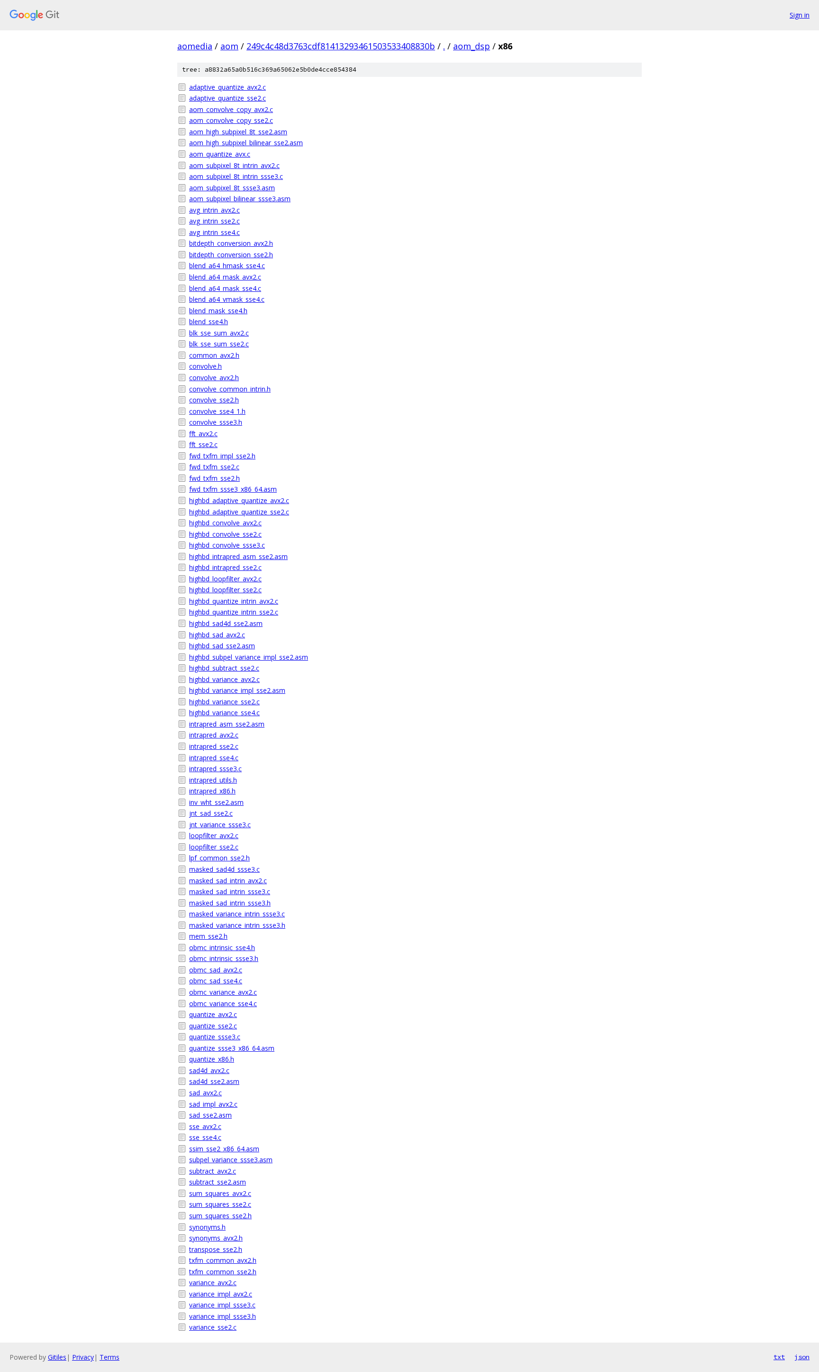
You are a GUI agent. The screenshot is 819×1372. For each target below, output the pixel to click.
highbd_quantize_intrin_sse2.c (233, 611)
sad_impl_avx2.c (213, 1104)
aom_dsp (471, 46)
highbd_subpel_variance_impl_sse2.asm (248, 657)
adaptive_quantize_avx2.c (227, 87)
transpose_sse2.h (215, 1249)
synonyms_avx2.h (216, 1237)
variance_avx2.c (213, 1282)
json (802, 1357)
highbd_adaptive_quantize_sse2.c (239, 511)
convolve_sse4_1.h (217, 411)
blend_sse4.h (208, 321)
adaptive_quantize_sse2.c (227, 98)
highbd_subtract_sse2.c (224, 667)
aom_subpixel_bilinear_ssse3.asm (240, 198)
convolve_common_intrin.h (230, 388)
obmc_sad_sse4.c (215, 980)
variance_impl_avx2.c (220, 1293)
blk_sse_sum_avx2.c (219, 332)
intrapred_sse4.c (213, 757)
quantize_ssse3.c (214, 1036)
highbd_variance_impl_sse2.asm (237, 690)
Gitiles (57, 1357)
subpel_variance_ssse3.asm (231, 1159)
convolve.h (205, 366)
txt (779, 1357)
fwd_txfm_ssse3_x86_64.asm (233, 489)
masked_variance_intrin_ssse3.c (237, 913)
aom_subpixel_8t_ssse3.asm (232, 187)
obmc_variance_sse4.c (223, 1003)
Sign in (800, 14)
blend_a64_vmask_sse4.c (226, 299)
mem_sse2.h (208, 936)
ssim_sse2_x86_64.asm (224, 1148)
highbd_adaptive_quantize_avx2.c (239, 500)
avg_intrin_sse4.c (214, 232)
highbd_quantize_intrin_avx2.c (233, 601)
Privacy (83, 1357)
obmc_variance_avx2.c (223, 992)
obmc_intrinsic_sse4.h (222, 947)
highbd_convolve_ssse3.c (227, 545)
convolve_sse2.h (214, 399)
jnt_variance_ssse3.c (220, 824)
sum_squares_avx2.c (220, 1193)
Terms (109, 1357)
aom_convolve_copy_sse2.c (231, 120)
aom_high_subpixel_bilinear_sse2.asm (246, 142)
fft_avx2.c (203, 433)
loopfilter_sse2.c (213, 846)
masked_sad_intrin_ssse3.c (229, 891)
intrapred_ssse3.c (215, 768)
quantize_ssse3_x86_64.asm (231, 1048)
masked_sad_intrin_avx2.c (228, 880)
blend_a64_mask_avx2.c (225, 276)
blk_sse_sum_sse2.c (219, 343)
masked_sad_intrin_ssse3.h (230, 902)
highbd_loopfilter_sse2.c (225, 589)
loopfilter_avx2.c (213, 835)
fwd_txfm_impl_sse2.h (222, 455)
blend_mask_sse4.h (218, 310)
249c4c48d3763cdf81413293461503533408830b (340, 46)
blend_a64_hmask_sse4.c (227, 265)
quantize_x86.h (211, 1059)
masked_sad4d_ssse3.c (224, 869)
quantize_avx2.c (213, 1014)
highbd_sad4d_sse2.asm (226, 623)
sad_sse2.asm (210, 1115)
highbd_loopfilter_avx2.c (225, 578)
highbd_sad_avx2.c (217, 634)
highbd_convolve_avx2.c (225, 522)
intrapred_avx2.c (213, 734)
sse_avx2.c (205, 1126)
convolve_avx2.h (214, 377)
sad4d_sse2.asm (214, 1081)
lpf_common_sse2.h (219, 857)
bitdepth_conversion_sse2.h (231, 254)
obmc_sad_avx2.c (215, 969)
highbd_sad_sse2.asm (222, 645)
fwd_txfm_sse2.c (214, 466)
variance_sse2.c (213, 1327)
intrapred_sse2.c (213, 746)
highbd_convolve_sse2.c (225, 534)
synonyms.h (207, 1227)
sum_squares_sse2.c (220, 1204)
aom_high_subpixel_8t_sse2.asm (238, 131)
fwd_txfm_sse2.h (214, 478)
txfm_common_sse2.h (222, 1271)
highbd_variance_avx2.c (224, 679)
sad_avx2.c (205, 1092)
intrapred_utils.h (213, 779)
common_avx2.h (214, 355)
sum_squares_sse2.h (220, 1215)
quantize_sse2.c (213, 1025)
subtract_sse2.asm (217, 1181)
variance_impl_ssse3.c (222, 1304)
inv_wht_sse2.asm (216, 802)
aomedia (194, 46)
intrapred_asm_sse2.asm (226, 723)
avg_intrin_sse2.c (214, 220)
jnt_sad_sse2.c (211, 813)
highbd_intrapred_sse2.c (225, 567)
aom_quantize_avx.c (219, 154)
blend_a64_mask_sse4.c (225, 288)
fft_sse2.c (203, 444)
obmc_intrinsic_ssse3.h (223, 958)
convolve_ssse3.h (215, 422)
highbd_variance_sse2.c (224, 701)
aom (229, 46)
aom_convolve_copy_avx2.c (231, 109)
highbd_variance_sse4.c (224, 712)
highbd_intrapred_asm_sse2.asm (238, 556)
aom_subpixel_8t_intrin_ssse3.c (236, 176)
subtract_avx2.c (212, 1171)
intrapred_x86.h (212, 790)
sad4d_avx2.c (209, 1070)
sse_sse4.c (205, 1137)
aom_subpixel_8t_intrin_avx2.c (234, 165)
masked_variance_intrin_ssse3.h (237, 925)
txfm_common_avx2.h (222, 1260)
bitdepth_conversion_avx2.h (231, 243)
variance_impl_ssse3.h (222, 1316)
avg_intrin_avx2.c (214, 210)
